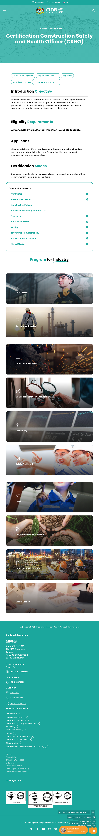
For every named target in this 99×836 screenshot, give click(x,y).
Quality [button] (9, 733)
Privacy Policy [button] (65, 627)
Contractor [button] (10, 714)
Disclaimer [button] (40, 627)
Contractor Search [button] (18, 703)
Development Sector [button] (15, 717)
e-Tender (10, 763)
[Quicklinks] (94, 831)
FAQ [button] (21, 627)
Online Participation (14, 766)
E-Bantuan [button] (14, 692)
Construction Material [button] (15, 720)
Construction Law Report (16, 771)
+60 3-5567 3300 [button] (17, 682)
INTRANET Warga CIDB (15, 760)
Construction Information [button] (17, 739)
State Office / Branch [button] (19, 672)
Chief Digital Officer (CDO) (17, 769)
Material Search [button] (16, 698)
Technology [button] (11, 726)
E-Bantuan (11, 688)
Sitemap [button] (76, 627)
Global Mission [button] (12, 743)
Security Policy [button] (52, 627)
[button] (4, 10)
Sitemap (9, 754)
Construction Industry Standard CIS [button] (21, 723)
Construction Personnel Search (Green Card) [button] (25, 747)
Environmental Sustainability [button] (18, 736)
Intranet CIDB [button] (29, 627)
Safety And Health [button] (13, 730)
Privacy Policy (11, 757)
